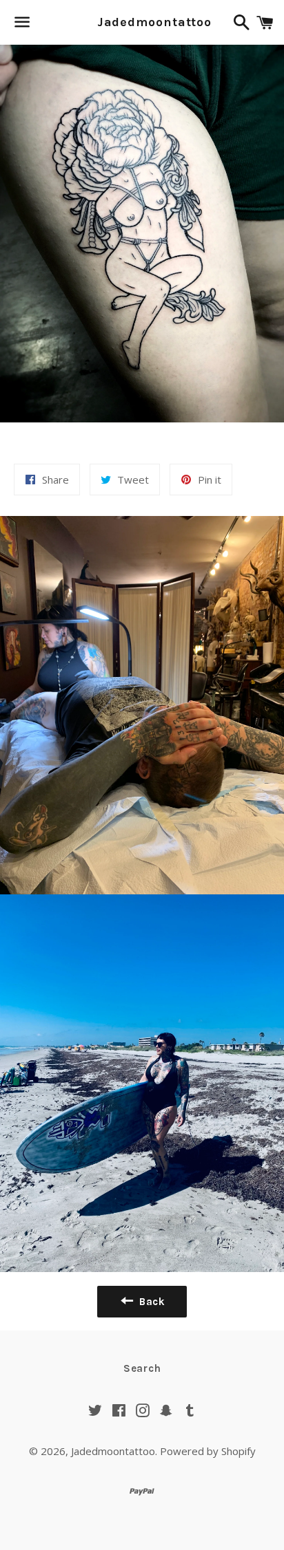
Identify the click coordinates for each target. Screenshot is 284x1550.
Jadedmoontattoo (142, 22)
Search (142, 1368)
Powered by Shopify (208, 1451)
